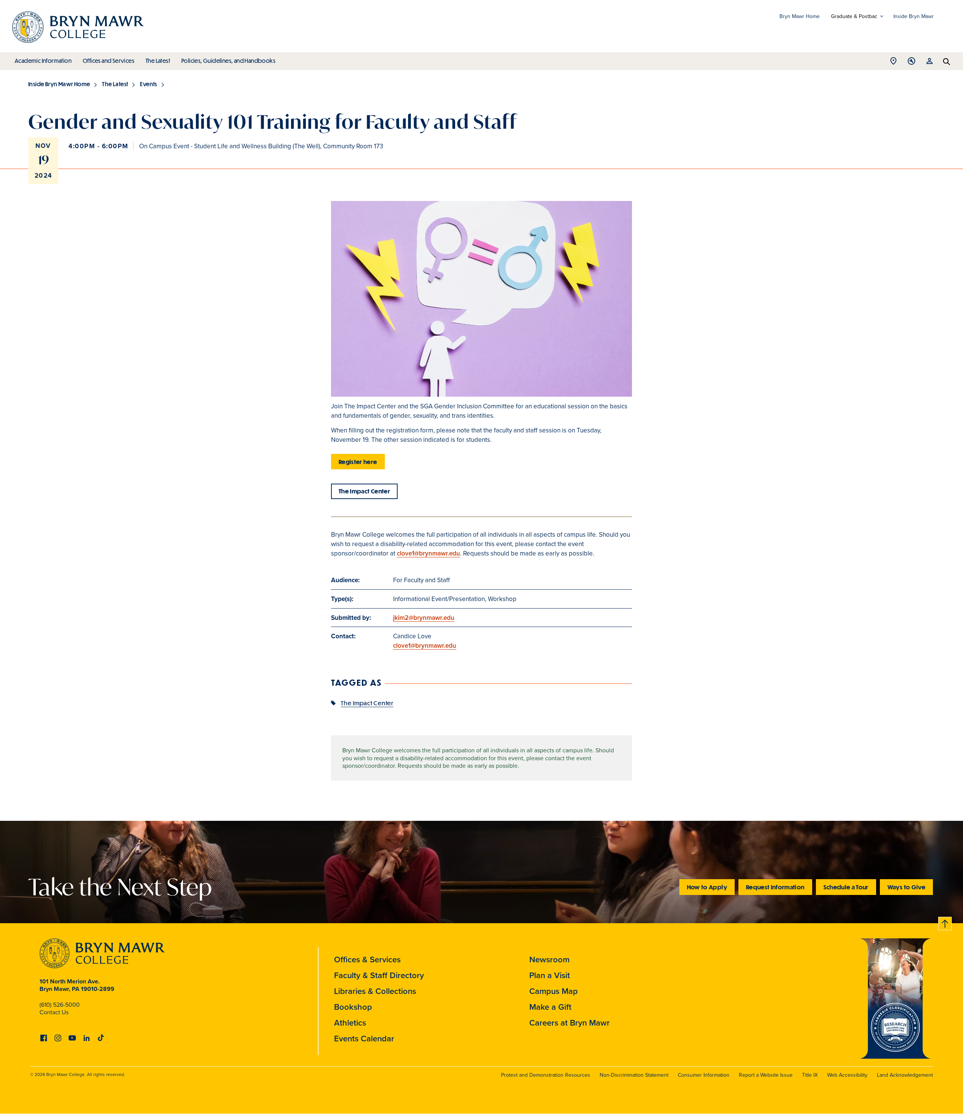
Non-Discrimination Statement (634, 1075)
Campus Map (553, 991)
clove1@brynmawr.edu (428, 553)
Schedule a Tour (846, 886)
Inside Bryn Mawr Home (59, 84)
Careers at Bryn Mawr (569, 1023)
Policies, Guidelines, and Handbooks (228, 60)
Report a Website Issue (766, 1075)
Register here (358, 461)
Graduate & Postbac (854, 16)
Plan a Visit (549, 975)
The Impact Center (364, 491)
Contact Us (53, 1012)
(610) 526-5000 (59, 1004)
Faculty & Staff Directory (379, 975)
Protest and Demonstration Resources (545, 1075)
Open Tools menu (911, 63)
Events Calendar (364, 1038)
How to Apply (707, 886)
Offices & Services (367, 959)
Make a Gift (550, 1007)
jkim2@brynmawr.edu (423, 617)
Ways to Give (906, 886)
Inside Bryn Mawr (913, 16)
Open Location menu (893, 63)
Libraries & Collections (375, 991)
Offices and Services (108, 60)
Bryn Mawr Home (799, 16)
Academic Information (43, 60)
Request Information (775, 886)
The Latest (158, 60)
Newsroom (549, 959)
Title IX (810, 1075)
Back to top (945, 922)
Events (148, 84)
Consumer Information (703, 1075)
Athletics (350, 1023)
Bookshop (353, 1007)
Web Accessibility (847, 1075)
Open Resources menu (930, 63)
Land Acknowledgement (905, 1075)
